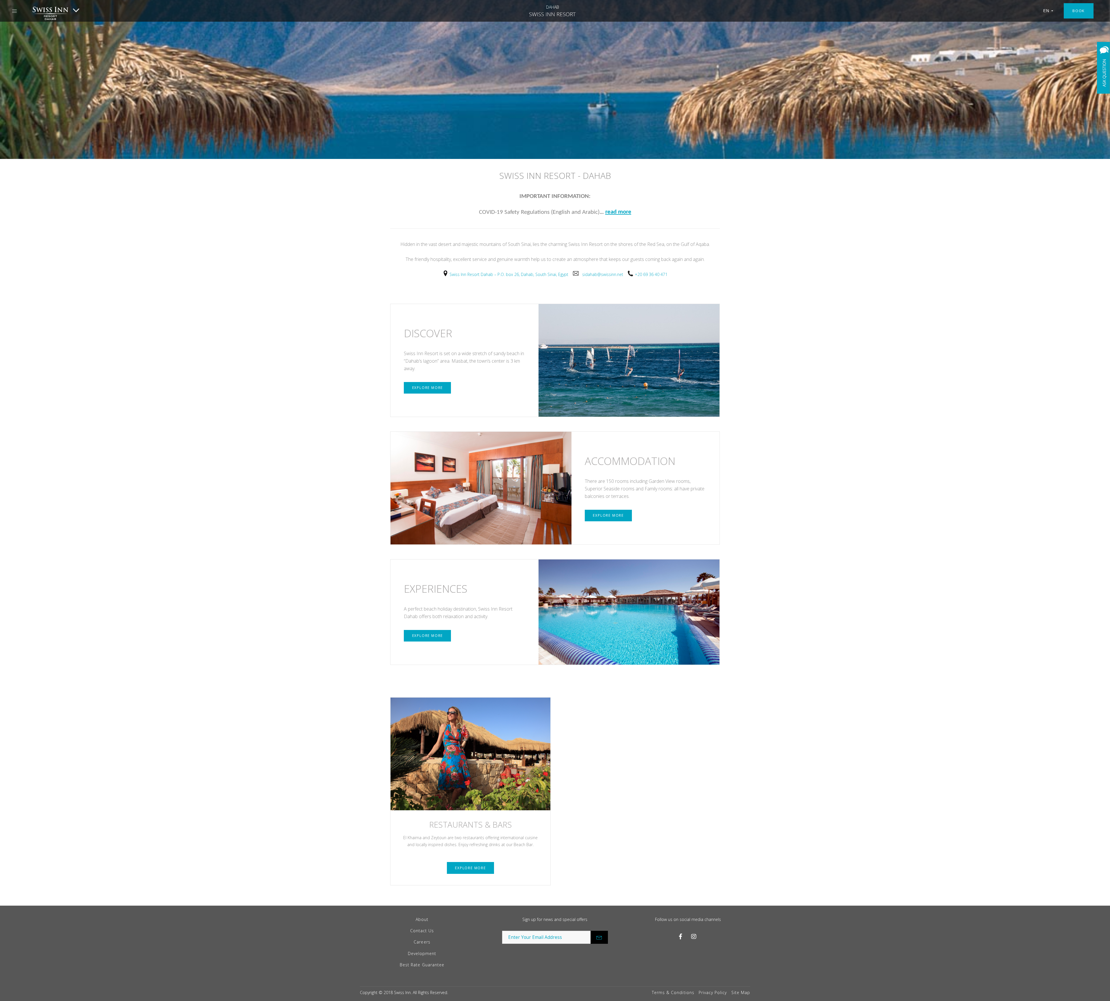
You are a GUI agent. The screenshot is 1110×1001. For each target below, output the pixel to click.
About (422, 919)
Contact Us (422, 930)
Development (422, 953)
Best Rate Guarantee (422, 964)
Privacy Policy (713, 992)
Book (1078, 10)
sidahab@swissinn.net (605, 274)
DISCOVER (428, 333)
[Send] (599, 937)
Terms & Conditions (673, 992)
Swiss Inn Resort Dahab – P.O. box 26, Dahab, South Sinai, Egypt (511, 274)
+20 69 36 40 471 (651, 274)
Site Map (740, 992)
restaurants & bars (470, 824)
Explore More (427, 387)
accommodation (630, 461)
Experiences (435, 589)
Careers (422, 942)
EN (1046, 10)
